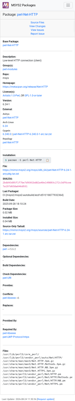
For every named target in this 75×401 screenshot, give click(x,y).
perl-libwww (9, 297)
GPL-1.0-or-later (33, 95)
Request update (46, 399)
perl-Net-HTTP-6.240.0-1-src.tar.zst (32, 134)
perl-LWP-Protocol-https (16, 336)
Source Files (37, 22)
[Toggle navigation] (68, 5)
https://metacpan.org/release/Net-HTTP (25, 86)
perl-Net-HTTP (27, 14)
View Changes (37, 26)
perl (5, 249)
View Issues (37, 30)
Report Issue (37, 33)
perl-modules (10, 69)
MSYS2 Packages (23, 5)
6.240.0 (7, 134)
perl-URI (7, 277)
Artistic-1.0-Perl (11, 95)
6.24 (5, 126)
